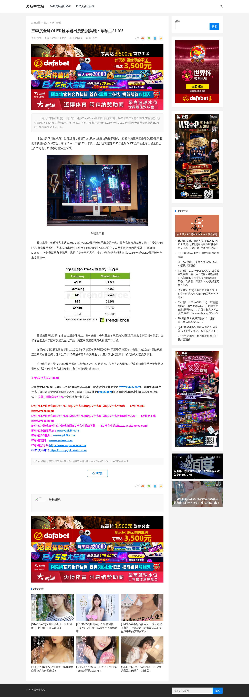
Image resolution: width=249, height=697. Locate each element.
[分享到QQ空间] (161, 38)
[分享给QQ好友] (155, 38)
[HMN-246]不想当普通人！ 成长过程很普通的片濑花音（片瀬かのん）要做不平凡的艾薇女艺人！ (141, 628)
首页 (46, 22)
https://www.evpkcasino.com (67, 445)
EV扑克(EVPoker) (48, 377)
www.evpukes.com (60, 440)
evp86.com (105, 391)
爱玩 (39, 38)
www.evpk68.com (64, 435)
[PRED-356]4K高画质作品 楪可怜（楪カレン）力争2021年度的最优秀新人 (96, 628)
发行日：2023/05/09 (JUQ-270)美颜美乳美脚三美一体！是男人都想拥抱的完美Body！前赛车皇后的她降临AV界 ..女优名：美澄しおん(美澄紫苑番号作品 (198, 277)
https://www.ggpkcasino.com (68, 450)
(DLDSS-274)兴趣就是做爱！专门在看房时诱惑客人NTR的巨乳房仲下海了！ (198, 294)
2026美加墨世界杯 (60, 6)
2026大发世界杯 (85, 6)
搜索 (177, 21)
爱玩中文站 (35, 6)
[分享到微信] (149, 38)
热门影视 (56, 22)
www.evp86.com (129, 387)
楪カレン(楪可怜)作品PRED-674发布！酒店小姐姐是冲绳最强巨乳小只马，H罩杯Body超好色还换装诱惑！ (198, 244)
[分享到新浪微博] (142, 38)
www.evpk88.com (68, 430)
